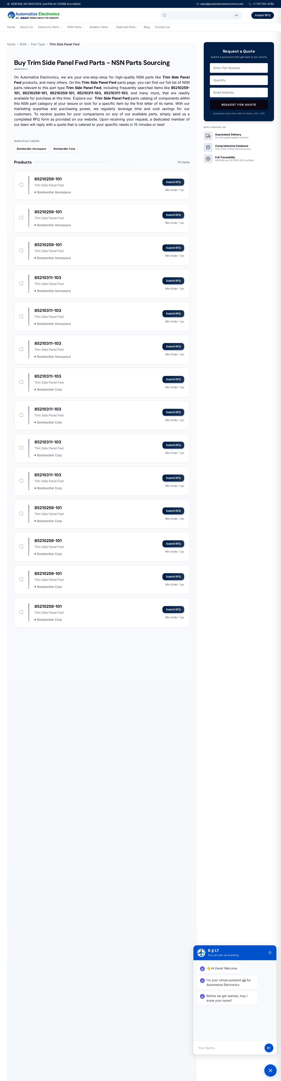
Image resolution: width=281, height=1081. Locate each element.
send (269, 1047)
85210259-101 (48, 179)
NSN (23, 44)
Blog (147, 27)
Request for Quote (239, 104)
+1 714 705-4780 (263, 3)
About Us (26, 27)
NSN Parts (74, 27)
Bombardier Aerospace (31, 148)
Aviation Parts (99, 27)
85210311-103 (47, 277)
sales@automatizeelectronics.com (221, 3)
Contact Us (162, 27)
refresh (270, 952)
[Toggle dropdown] (60, 27)
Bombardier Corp (64, 148)
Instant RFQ (262, 15)
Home (11, 27)
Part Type (38, 44)
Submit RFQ (173, 182)
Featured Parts (125, 27)
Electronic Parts (48, 27)
